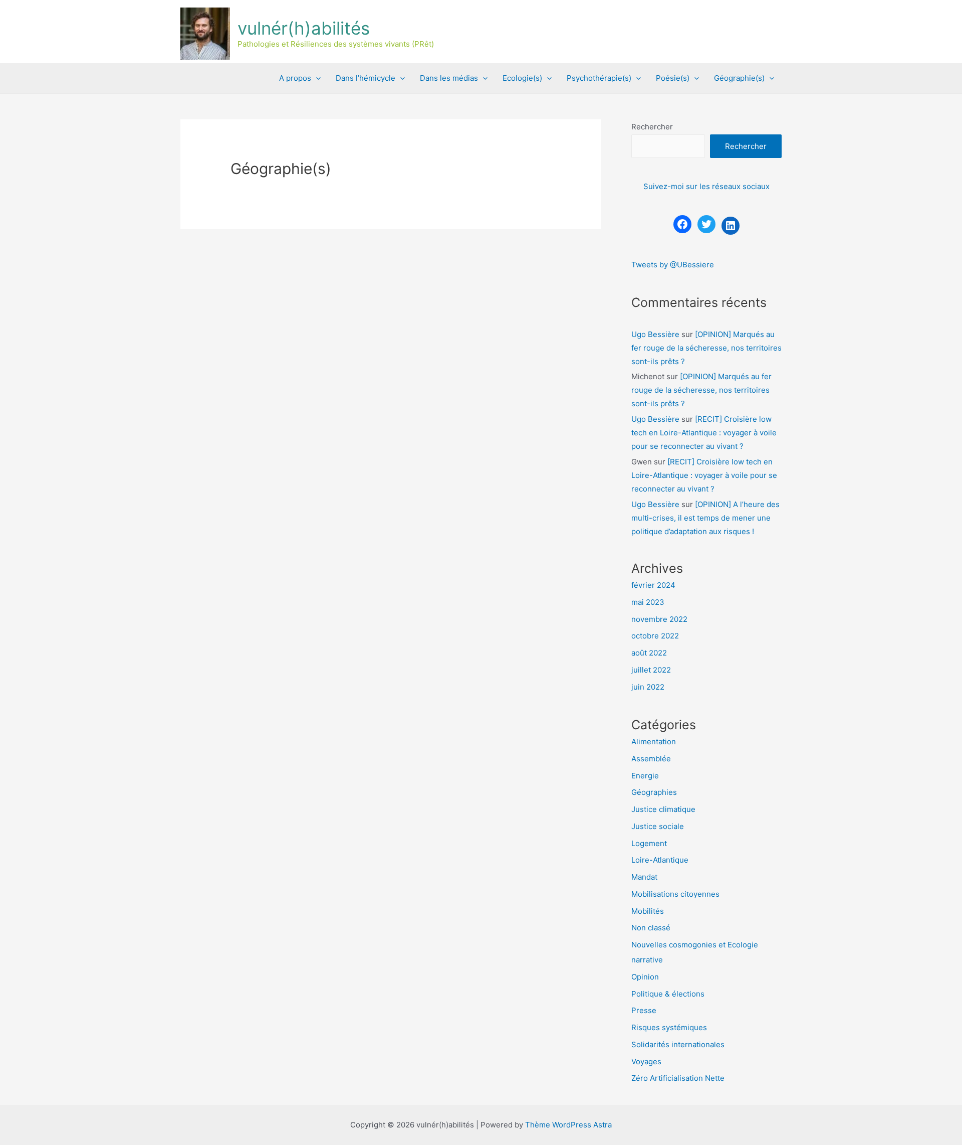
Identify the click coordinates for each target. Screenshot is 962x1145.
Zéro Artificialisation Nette (678, 1078)
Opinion (645, 977)
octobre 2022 (655, 635)
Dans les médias (449, 78)
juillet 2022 (651, 670)
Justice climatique (663, 809)
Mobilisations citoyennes (675, 894)
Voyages (646, 1061)
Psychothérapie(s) (599, 78)
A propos (295, 78)
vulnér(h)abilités (303, 28)
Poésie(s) (672, 78)
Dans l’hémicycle (365, 78)
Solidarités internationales (678, 1044)
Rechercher (652, 126)
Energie (645, 775)
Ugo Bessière (655, 334)
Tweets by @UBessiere (672, 264)
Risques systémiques (669, 1027)
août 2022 (649, 653)
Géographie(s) (739, 78)
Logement (649, 843)
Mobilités (647, 911)
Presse (643, 1010)
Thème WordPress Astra (568, 1124)
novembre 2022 (659, 619)
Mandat (644, 877)
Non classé (650, 927)
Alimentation (653, 741)
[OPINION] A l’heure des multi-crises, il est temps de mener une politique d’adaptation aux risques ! (705, 518)
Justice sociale (657, 826)
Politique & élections (667, 994)
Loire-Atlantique (659, 860)
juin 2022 (647, 687)
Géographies (654, 792)
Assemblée (651, 758)
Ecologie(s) (522, 78)
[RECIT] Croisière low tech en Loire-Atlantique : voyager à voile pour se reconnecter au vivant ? (704, 432)
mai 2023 (647, 602)
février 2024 (653, 585)
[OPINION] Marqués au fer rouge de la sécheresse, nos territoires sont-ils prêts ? (706, 348)
